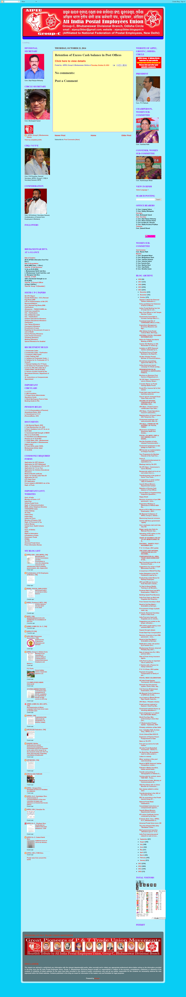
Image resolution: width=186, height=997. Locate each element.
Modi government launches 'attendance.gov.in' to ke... (148, 830)
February (143, 857)
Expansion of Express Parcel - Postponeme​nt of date (149, 737)
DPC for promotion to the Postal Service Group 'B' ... (150, 798)
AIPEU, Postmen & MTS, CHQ (37, 602)
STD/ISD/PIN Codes (31, 509)
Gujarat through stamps (147, 630)
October (143, 297)
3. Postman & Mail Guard (33, 354)
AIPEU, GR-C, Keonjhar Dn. (36, 809)
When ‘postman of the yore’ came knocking (148, 760)
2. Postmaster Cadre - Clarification (36, 352)
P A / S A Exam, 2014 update (148, 548)
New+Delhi (151, 236)
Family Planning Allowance (34, 334)
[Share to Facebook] (124, 65)
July (141, 844)
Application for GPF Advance (34, 462)
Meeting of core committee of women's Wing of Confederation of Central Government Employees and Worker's (37, 658)
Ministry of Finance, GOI (33, 520)
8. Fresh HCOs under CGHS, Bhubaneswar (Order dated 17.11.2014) (34, 448)
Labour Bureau (30, 524)
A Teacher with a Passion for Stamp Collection (148, 665)
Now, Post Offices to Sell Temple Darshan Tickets (150, 313)
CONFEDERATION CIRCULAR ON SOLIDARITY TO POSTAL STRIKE (40, 720)
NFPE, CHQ (31, 616)
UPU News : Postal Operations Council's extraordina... (149, 411)
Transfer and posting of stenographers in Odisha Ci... (150, 772)
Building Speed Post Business (149, 595)
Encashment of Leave (32, 328)
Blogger (97, 978)
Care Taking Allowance (32, 324)
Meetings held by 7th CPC (148, 464)
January (143, 860)
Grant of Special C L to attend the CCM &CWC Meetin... (149, 713)
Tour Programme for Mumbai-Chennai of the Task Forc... (149, 455)
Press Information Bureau (33, 545)
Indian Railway (29, 511)
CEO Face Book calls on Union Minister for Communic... (149, 785)
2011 (140, 869)
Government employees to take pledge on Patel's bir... (149, 446)
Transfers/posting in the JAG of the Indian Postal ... (149, 794)
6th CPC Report (30, 296)
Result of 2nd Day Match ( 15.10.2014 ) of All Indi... (148, 640)
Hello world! (30, 684)
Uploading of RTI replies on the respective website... (149, 534)
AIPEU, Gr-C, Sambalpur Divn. (37, 796)
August (142, 842)
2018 (140, 279)
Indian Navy (29, 516)
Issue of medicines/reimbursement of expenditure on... (149, 460)
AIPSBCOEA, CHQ (33, 760)
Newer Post (60, 135)
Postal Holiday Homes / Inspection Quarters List (41, 672)
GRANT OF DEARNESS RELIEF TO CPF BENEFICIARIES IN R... (149, 539)
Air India (27, 512)
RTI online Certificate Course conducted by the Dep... (149, 815)
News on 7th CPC (145, 741)
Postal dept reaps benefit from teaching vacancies (149, 393)
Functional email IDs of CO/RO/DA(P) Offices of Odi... (150, 321)
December (143, 292)
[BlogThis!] (120, 65)
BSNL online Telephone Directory (36, 507)
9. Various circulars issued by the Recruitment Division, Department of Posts (37, 373)
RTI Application (30, 481)
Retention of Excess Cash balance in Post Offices (147, 489)
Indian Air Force (30, 518)
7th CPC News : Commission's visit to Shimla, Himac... (149, 380)
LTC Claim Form (30, 479)
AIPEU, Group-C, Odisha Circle (37, 652)
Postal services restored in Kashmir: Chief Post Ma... (148, 705)
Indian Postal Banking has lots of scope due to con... (149, 309)
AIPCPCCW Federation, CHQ (36, 729)
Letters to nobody (145, 756)
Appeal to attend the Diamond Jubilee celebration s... (149, 300)
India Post (28, 501)
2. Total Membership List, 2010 (35, 427)
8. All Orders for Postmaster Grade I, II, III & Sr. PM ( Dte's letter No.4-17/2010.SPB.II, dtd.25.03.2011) (37, 367)
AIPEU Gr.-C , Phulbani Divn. (36, 823)
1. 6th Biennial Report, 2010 (34, 425)
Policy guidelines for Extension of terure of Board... (149, 304)
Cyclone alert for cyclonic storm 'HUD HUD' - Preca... (150, 777)
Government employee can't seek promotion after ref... (148, 420)
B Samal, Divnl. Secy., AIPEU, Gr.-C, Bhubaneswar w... (149, 819)
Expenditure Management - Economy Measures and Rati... (148, 326)
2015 (140, 287)
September (144, 839)
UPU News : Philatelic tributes (149, 702)
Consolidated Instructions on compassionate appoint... (149, 806)
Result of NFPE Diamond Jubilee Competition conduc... (150, 764)
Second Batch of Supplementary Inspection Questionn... (150, 493)
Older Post (126, 135)
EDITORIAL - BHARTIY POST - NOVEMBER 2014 (149, 544)
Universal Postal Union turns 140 (150, 823)
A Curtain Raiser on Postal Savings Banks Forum (148, 384)
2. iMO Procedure (30, 393)
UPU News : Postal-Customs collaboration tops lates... (148, 407)
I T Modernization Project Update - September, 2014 (148, 724)
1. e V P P (28, 391)
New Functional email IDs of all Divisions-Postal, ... (149, 563)
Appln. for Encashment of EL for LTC (37, 466)
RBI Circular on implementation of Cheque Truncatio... (149, 450)
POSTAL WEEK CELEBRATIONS (150, 678)
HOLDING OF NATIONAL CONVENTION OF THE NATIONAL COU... (147, 402)
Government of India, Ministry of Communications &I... (150, 781)
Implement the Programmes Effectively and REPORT (39, 642)
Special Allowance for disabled (35, 341)
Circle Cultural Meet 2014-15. (148, 734)
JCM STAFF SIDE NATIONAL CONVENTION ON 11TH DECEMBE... (148, 552)
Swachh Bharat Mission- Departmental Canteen (147, 811)
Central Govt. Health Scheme (34, 526)
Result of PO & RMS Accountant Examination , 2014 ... (150, 510)
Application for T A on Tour (34, 468)
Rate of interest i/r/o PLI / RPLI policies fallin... (149, 653)
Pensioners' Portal (31, 537)
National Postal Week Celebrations (146, 802)
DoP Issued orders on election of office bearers (41, 592)
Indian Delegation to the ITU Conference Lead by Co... (148, 574)
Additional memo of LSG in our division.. (41, 841)
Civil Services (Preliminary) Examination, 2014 (148, 689)
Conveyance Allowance (32, 326)
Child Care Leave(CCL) (32, 311)
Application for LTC (31, 477)
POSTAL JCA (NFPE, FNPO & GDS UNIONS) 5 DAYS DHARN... (149, 437)
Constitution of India (31, 535)
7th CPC (27, 541)
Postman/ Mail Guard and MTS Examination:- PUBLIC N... (149, 591)
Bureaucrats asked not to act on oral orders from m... (149, 472)
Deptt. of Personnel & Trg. (33, 522)
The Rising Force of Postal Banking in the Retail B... (148, 353)
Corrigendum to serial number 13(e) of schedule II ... (149, 480)
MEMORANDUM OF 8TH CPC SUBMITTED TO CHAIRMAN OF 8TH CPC (36, 619)
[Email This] (118, 65)
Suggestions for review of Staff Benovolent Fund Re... (149, 567)
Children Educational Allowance (35, 318)
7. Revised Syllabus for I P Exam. (36, 364)
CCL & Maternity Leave (32, 315)
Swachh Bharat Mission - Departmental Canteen (147, 484)
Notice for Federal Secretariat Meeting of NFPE (149, 340)
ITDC (26, 528)
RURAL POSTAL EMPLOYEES (37, 589)
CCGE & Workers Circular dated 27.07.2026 (40, 606)
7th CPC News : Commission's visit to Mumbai (149, 467)
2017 (140, 282)
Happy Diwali (143, 497)
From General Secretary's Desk (149, 602)
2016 (140, 284)
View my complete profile (33, 140)
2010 (140, 871)
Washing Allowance (31, 339)
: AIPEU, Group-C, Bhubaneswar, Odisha (38, 136)
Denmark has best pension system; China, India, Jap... (149, 685)
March (142, 855)
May (141, 850)
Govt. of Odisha (30, 530)
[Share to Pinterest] (126, 65)
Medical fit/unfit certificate (33, 474)
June (142, 847)
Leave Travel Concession (33, 336)
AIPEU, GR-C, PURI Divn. (35, 853)
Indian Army (29, 514)
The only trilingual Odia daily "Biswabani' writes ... (149, 826)
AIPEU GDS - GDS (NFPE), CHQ (37, 555)
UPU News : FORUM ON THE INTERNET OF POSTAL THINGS (148, 425)
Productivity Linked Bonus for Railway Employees (149, 578)
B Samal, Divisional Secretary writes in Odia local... (149, 613)
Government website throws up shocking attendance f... (149, 709)
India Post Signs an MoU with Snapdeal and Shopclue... (149, 598)
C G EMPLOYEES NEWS (35, 682)
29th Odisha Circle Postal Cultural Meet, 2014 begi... (148, 332)
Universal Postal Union (32, 543)
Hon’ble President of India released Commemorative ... (149, 442)
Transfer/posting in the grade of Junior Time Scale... (149, 476)
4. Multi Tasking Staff (32, 356)
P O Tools (30, 668)
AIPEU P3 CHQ (32, 631)
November (143, 295)
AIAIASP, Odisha (32, 743)
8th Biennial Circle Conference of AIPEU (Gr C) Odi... (149, 694)
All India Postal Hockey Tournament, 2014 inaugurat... (150, 681)
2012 (140, 866)
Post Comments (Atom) (72, 139)
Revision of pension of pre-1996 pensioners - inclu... (149, 500)
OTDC (27, 531)
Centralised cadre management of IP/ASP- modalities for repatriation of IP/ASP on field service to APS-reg (41, 695)
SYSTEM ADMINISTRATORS (36, 689)
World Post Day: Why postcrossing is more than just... (149, 718)
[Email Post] (113, 65)
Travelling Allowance (32, 337)
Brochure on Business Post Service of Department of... (149, 376)
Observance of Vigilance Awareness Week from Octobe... (147, 431)
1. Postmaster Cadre (31, 350)
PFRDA (27, 539)
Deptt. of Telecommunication (34, 505)
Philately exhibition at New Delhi (150, 727)
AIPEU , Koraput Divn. (34, 788)
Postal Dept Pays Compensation (150, 632)
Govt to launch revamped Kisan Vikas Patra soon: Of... (149, 397)
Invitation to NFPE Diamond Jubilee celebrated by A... (148, 349)
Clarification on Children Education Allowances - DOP (41, 826)
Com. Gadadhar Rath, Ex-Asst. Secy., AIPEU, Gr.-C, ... (149, 730)
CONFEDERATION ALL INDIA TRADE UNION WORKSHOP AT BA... (149, 558)
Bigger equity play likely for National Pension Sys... (148, 530)
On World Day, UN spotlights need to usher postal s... (148, 753)
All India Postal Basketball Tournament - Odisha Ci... (148, 748)
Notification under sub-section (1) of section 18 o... (149, 644)
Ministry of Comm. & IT (32, 499)
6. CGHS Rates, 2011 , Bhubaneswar (36, 440)
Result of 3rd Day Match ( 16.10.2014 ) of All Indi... (148, 605)
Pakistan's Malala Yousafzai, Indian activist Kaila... (148, 768)
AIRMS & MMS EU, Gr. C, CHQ (37, 626)
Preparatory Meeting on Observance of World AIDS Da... (149, 505)
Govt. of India (29, 497)
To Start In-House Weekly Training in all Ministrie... (148, 587)
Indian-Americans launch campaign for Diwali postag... (150, 366)
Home (93, 135)
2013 (140, 863)
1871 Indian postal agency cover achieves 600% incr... (150, 626)
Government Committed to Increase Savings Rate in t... (149, 317)
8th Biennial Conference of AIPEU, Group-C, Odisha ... (149, 514)
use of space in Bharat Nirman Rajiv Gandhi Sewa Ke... (149, 698)
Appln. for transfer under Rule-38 (35, 475)
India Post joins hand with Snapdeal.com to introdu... (149, 618)
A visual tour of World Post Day (149, 571)
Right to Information (31, 533)
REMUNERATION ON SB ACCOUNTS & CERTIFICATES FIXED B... (150, 371)
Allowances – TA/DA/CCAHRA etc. (36, 309)
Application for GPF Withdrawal (35, 464)
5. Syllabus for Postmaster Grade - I (36, 358)
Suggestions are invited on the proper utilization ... (149, 622)
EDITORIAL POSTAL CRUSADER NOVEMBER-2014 (150, 336)
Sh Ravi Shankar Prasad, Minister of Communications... (150, 357)
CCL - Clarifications (31, 313)
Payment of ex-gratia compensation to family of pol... (148, 673)
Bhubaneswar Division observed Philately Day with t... (150, 648)
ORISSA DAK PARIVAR (34, 774)
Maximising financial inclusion (149, 518)
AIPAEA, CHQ (31, 715)
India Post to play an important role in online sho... (149, 661)
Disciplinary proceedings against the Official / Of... (148, 361)
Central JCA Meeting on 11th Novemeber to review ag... (148, 344)
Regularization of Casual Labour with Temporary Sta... (150, 416)
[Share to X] (122, 65)
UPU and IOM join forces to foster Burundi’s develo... (148, 582)
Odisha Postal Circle (31, 503)
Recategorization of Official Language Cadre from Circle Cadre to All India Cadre (37, 709)
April (142, 852)
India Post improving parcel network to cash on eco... (148, 835)
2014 (140, 290)
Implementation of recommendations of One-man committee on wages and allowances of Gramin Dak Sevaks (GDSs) (37, 801)
